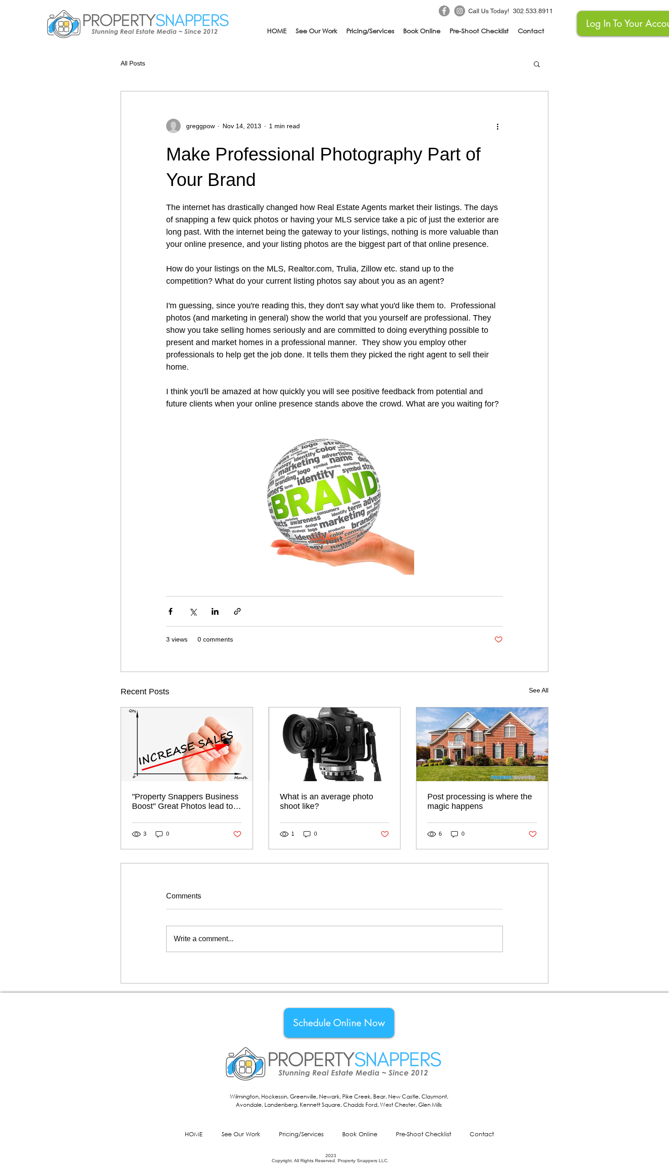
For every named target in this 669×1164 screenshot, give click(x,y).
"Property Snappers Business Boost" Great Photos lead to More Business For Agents (185, 801)
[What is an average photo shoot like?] (334, 744)
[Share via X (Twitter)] (192, 611)
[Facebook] (444, 10)
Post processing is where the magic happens (479, 801)
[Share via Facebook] (170, 611)
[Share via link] (237, 611)
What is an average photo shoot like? (326, 801)
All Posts (133, 63)
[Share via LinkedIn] (215, 611)
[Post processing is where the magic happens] (482, 744)
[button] (536, 63)
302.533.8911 (533, 11)
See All (538, 690)
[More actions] (497, 125)
